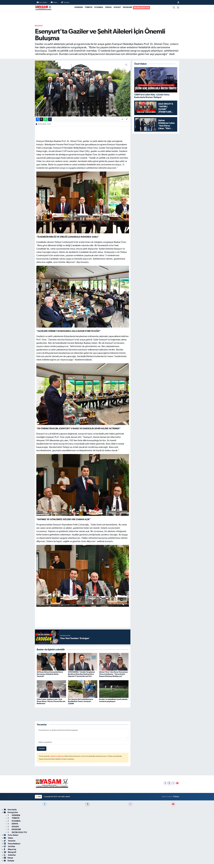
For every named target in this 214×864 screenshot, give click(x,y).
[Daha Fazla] (50, 119)
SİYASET (117, 7)
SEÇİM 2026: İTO (141, 8)
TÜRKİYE (88, 7)
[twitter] (87, 804)
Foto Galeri (43, 2)
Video (55, 2)
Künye (10, 858)
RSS (39, 796)
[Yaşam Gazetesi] (43, 7)
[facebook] (45, 804)
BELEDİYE (39, 26)
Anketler (12, 855)
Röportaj (12, 849)
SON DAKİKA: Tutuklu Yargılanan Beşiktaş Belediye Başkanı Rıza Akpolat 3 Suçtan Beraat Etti (81, 674)
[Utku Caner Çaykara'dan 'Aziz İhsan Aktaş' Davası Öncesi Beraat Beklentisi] (51, 689)
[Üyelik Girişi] (177, 2)
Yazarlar (66, 2)
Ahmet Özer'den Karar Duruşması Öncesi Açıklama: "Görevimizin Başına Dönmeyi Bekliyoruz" (113, 674)
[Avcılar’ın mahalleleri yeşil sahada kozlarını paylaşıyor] (114, 689)
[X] (169, 783)
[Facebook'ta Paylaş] (37, 119)
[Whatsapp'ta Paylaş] (46, 119)
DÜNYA (108, 7)
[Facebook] (165, 783)
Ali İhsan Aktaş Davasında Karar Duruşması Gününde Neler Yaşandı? (50, 674)
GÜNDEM (78, 7)
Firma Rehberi (14, 844)
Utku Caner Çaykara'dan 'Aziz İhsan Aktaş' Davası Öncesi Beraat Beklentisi (51, 701)
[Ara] (174, 7)
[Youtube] (177, 783)
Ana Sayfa (12, 810)
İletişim (11, 861)
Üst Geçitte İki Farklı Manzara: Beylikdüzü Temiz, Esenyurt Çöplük (80, 701)
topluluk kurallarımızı (57, 756)
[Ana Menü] (178, 7)
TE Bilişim (176, 796)
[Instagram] (173, 783)
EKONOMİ (127, 7)
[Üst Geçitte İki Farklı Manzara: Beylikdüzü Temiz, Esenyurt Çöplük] (82, 689)
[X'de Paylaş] (41, 119)
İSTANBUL (98, 7)
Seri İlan (11, 846)
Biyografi (12, 852)
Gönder (41, 749)
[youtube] (173, 804)
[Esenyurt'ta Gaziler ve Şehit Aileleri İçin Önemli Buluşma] (82, 88)
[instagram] (130, 804)
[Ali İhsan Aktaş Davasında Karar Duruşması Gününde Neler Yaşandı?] (51, 662)
